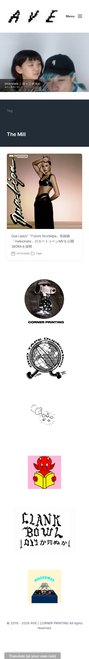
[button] (44, 62)
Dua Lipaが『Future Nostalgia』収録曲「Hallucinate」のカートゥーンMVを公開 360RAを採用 (44, 241)
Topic (39, 253)
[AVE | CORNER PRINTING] (33, 16)
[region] (44, 62)
